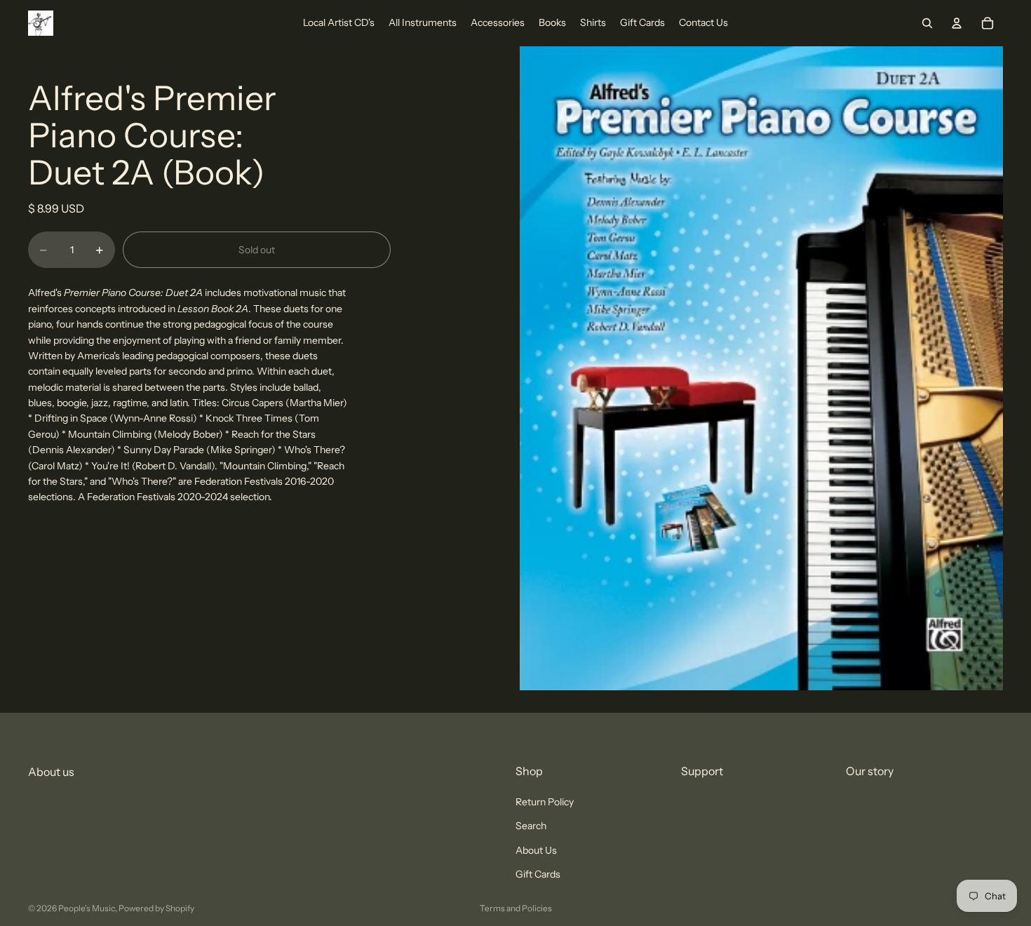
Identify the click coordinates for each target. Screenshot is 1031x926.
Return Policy (545, 802)
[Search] (927, 23)
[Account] (956, 23)
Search (531, 825)
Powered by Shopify (156, 908)
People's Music (86, 908)
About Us (536, 849)
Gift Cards (538, 874)
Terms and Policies (516, 908)
